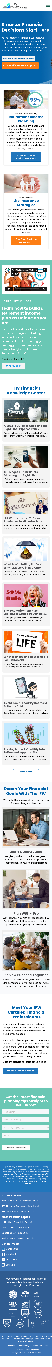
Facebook (11, 1254)
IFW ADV (20, 1349)
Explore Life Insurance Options (20, 65)
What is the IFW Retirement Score (20, 1200)
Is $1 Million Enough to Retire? (17, 1222)
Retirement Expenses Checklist (18, 1238)
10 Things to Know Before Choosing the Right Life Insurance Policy (21, 473)
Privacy (20, 1181)
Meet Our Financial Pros (20, 1070)
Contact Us (12, 1249)
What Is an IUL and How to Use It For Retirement (26, 658)
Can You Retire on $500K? (15, 1227)
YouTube (10, 1264)
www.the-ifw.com (34, 1352)
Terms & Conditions (40, 1346)
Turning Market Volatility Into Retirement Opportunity (24, 751)
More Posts (26, 771)
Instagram (11, 1259)
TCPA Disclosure (32, 1349)
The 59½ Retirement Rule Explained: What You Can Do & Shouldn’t (24, 612)
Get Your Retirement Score (18, 58)
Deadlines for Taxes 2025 (15, 1232)
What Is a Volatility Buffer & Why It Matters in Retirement (24, 566)
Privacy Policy (23, 1346)
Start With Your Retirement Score (26, 157)
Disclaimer (11, 1346)
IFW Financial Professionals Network (20, 1206)
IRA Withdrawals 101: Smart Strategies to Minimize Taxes (24, 520)
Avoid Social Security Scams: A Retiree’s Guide (25, 704)
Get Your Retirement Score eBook (20, 1211)
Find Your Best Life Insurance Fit (26, 241)
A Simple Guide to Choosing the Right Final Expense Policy (25, 427)
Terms (12, 1181)
